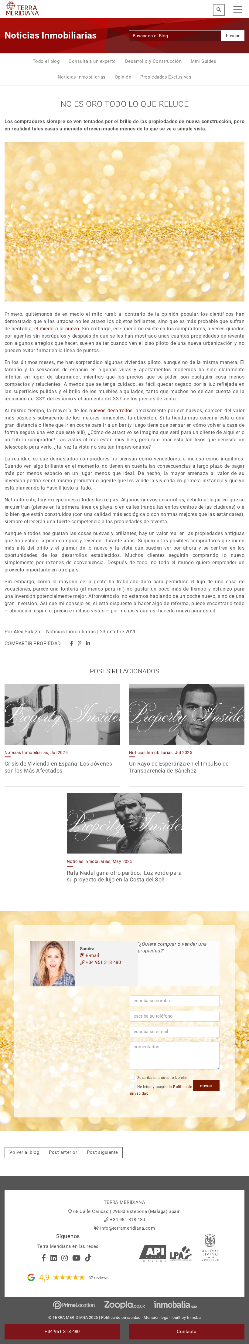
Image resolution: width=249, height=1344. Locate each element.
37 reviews (99, 1277)
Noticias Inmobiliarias (82, 77)
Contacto (187, 1331)
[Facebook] (71, 643)
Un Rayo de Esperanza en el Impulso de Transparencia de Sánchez (179, 767)
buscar (233, 36)
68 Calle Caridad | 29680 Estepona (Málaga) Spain (127, 1211)
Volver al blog (24, 1152)
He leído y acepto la (161, 1090)
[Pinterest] (79, 643)
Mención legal (156, 1317)
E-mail (91, 955)
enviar (206, 1085)
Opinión (123, 77)
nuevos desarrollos (111, 410)
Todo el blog (46, 61)
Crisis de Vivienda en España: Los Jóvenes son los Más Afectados (58, 767)
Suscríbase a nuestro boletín (162, 1078)
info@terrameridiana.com (127, 1228)
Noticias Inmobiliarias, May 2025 (99, 861)
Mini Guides (203, 61)
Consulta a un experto (92, 61)
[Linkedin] (88, 643)
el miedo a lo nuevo (56, 329)
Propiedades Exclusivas (165, 77)
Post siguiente (102, 1152)
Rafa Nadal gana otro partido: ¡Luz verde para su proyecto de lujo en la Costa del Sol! (124, 876)
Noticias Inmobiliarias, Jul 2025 (36, 752)
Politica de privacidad (121, 1317)
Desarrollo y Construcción (153, 61)
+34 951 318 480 (102, 962)
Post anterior (63, 1152)
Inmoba (194, 1317)
